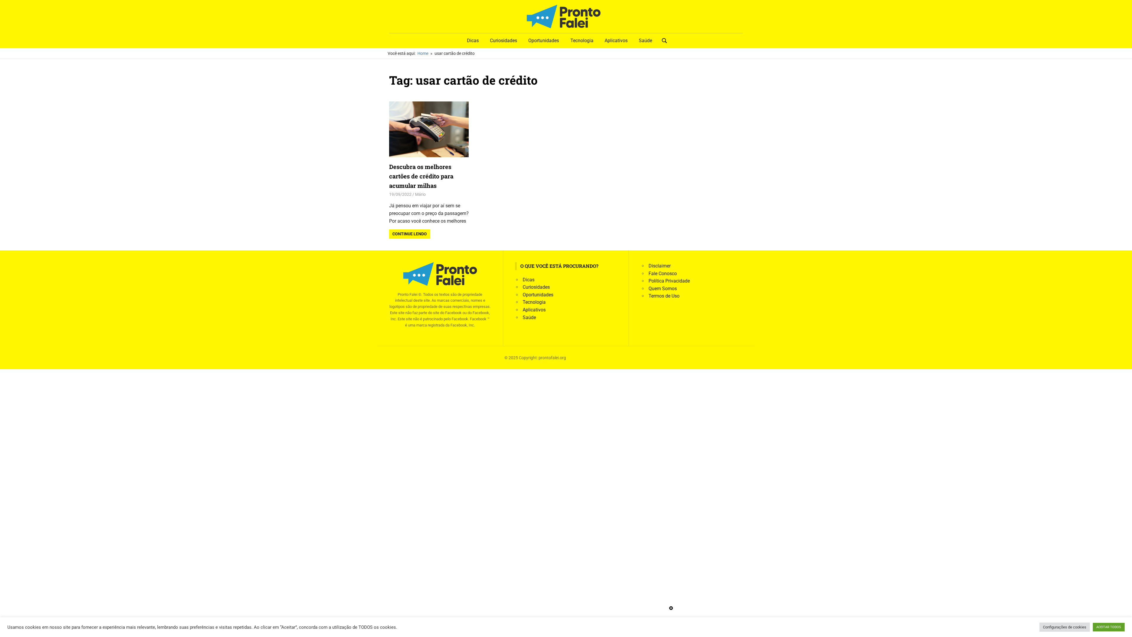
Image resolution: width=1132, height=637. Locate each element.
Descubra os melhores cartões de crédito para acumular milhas (421, 176)
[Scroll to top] (1123, 628)
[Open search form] (664, 40)
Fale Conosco (663, 273)
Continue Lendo (409, 234)
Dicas (473, 40)
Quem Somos (663, 288)
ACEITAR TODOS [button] (1108, 627)
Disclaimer (660, 266)
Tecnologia (581, 40)
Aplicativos (616, 40)
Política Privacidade (669, 281)
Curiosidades (503, 40)
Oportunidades (543, 40)
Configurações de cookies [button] (1064, 627)
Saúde (645, 40)
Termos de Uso (664, 296)
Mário (420, 194)
